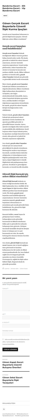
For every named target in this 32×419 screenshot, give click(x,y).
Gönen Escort (23, 268)
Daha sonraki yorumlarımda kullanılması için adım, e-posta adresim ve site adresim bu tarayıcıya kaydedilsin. (15, 342)
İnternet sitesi (7, 330)
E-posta (5, 322)
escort (4, 414)
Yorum (5, 288)
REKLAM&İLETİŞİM (8, 403)
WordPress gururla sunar (22, 415)
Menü (5, 15)
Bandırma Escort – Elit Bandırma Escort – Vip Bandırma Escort (13, 8)
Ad (3, 314)
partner (7, 268)
